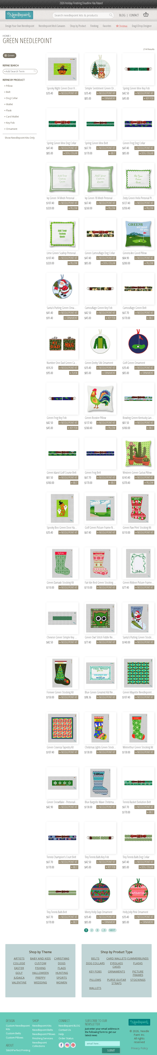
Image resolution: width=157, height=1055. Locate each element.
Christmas (123, 26)
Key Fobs (95, 971)
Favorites (107, 26)
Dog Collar (12, 98)
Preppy (40, 977)
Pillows (95, 980)
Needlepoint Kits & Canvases (52, 26)
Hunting (62, 973)
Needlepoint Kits (42, 1025)
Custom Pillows (14, 1037)
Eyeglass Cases (116, 964)
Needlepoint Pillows (43, 1034)
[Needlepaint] (19, 15)
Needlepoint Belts (42, 1030)
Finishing (94, 26)
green (11, 55)
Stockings (138, 980)
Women (61, 982)
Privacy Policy (139, 1048)
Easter (19, 968)
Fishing (40, 968)
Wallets (95, 988)
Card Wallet (12, 116)
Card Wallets (116, 958)
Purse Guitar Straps (116, 981)
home (6, 35)
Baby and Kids (40, 958)
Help (61, 1034)
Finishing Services (42, 1038)
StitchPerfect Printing (18, 1050)
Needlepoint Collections (39, 1044)
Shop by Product (78, 26)
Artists (19, 958)
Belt (8, 92)
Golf (19, 973)
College (19, 963)
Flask (8, 110)
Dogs (61, 963)
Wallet (9, 104)
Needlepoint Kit (68, 93)
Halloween (40, 973)
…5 (103, 930)
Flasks (138, 963)
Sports (61, 977)
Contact (134, 15)
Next (112, 930)
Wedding (40, 982)
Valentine (19, 982)
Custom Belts (13, 1033)
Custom (40, 963)
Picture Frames (137, 973)
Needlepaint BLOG (69, 1025)
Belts (95, 958)
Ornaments (116, 971)
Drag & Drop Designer (142, 26)
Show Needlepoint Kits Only (20, 137)
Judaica (19, 977)
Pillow (9, 85)
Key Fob (10, 122)
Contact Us (65, 1030)
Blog (122, 15)
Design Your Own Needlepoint (19, 26)
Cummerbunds (138, 958)
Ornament (11, 129)
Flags (62, 968)
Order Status (66, 1038)
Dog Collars (95, 963)
